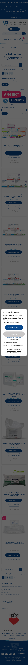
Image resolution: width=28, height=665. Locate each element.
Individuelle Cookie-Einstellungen (14, 337)
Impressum (19, 351)
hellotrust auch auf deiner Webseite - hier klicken (13, 345)
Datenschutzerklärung (11, 351)
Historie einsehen (14, 339)
